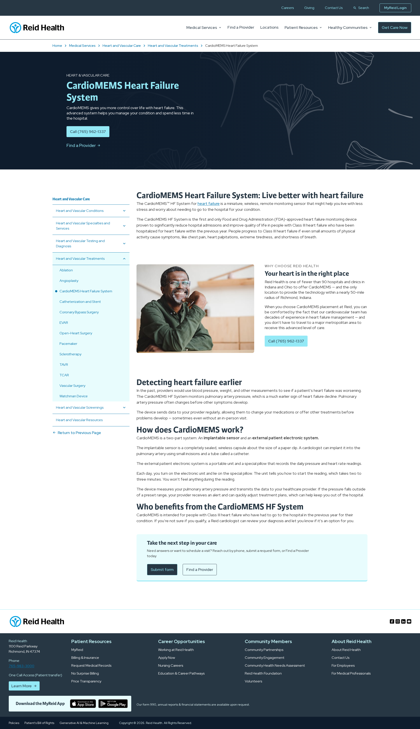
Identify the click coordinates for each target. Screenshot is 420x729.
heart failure (209, 203)
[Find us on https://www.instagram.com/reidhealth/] (398, 621)
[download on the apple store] (83, 703)
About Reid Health (346, 650)
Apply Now (166, 657)
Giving (309, 8)
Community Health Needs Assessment (275, 665)
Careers (287, 8)
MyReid (77, 650)
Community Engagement (264, 657)
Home (57, 45)
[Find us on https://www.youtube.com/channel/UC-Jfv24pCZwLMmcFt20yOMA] (409, 621)
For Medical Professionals (351, 673)
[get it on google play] (113, 703)
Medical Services (201, 28)
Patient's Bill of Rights (39, 722)
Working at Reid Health (176, 650)
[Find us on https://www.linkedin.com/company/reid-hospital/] (403, 621)
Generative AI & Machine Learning (84, 722)
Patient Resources (301, 28)
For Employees (343, 665)
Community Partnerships (264, 650)
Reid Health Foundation (263, 673)
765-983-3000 (21, 666)
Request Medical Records (91, 665)
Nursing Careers (170, 665)
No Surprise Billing (85, 673)
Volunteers (253, 681)
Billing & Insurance (85, 657)
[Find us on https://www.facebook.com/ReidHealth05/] (392, 621)
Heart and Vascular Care (122, 45)
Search (363, 8)
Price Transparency (86, 681)
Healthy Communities (348, 28)
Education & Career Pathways (181, 673)
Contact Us (334, 8)
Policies (14, 722)
